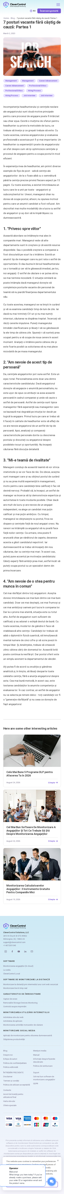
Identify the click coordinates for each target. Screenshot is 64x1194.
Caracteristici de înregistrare (22, 994)
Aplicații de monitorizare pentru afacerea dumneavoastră (27, 1035)
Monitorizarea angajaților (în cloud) (18, 966)
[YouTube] (18, 951)
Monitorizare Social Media (19, 1030)
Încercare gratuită (49, 11)
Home (6, 18)
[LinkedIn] (25, 951)
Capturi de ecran (10, 999)
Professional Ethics (37, 86)
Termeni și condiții (11, 1081)
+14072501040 (9, 945)
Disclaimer (7, 1076)
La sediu (7, 970)
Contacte (7, 1090)
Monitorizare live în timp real (15, 988)
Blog (13, 18)
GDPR (35, 1083)
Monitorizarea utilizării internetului (26, 1012)
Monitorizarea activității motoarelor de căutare (23, 1025)
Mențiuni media (39, 1051)
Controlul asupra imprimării (14, 1006)
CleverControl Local (11, 974)
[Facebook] (12, 951)
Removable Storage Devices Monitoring (20, 1003)
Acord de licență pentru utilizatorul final (13, 1095)
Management (11, 81)
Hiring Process (34, 91)
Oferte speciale (9, 1105)
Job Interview (29, 96)
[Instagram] (5, 951)
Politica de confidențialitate (14, 1063)
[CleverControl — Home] (28, 5)
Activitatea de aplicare (12, 1021)
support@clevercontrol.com (14, 942)
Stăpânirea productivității (14, 1039)
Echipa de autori (10, 1059)
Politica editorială (10, 1067)
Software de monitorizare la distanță (26, 979)
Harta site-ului (9, 1101)
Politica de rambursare (42, 1066)
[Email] (31, 951)
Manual (36, 1055)
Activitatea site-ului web (13, 1017)
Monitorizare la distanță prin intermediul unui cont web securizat (30, 984)
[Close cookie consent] (58, 1160)
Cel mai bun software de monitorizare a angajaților (44, 1078)
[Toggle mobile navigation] (58, 4)
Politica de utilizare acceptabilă (16, 1085)
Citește (51, 783)
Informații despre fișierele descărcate (44, 1060)
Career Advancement (48, 81)
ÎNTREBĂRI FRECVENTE (13, 1072)
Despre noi (8, 1055)
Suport (36, 1072)
